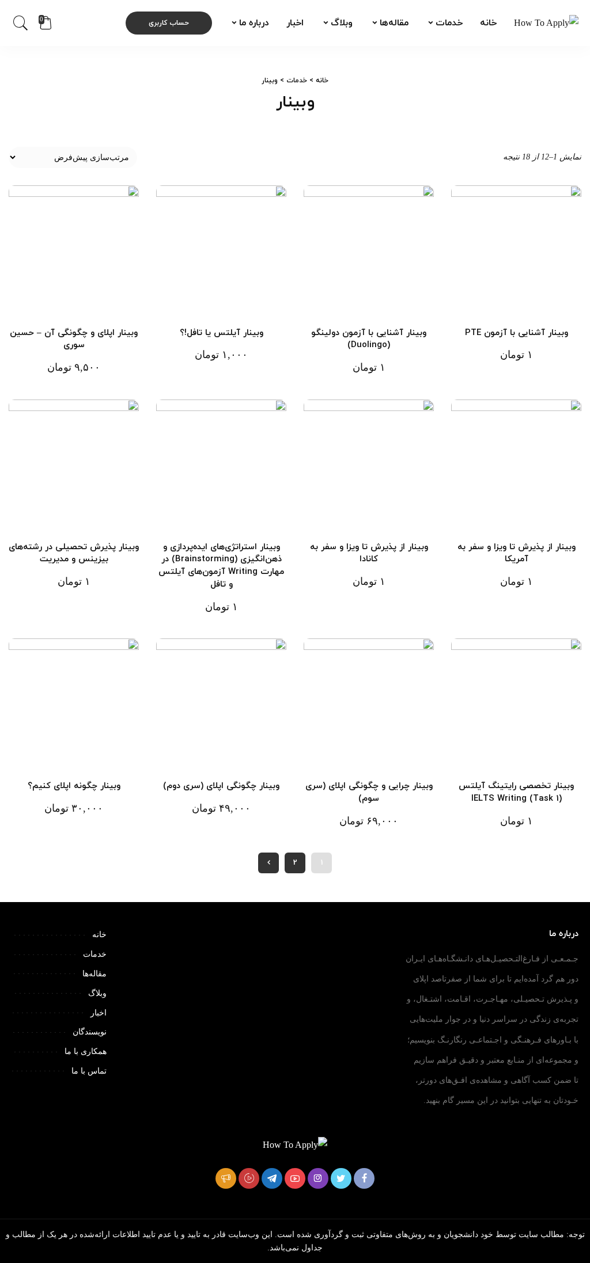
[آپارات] (249, 1178)
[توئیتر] (341, 1178)
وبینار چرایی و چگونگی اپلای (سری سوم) (369, 792)
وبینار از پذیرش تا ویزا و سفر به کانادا (369, 553)
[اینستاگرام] (318, 1178)
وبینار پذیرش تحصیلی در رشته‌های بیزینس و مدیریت (74, 553)
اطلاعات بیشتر (471, 294)
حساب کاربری (169, 23)
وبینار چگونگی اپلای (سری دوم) (221, 786)
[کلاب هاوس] (225, 1178)
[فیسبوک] (364, 1178)
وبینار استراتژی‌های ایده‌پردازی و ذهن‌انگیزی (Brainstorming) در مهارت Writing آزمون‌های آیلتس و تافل (221, 566)
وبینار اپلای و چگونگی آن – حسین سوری (74, 339)
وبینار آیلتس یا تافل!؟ (221, 333)
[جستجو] (21, 23)
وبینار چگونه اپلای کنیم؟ (74, 786)
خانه (322, 80)
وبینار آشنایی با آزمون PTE (516, 333)
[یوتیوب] (295, 1178)
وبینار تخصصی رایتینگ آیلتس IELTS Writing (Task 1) (516, 792)
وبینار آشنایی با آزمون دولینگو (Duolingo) (368, 339)
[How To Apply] (546, 23)
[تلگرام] (272, 1178)
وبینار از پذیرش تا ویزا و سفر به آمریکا (516, 553)
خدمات (296, 80)
